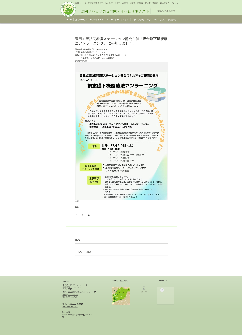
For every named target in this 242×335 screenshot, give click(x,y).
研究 (77, 207)
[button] (159, 19)
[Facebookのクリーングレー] (162, 290)
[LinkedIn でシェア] (88, 215)
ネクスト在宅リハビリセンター (76, 285)
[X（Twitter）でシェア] (82, 215)
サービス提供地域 (120, 280)
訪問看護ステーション (72, 287)
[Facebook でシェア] (76, 215)
